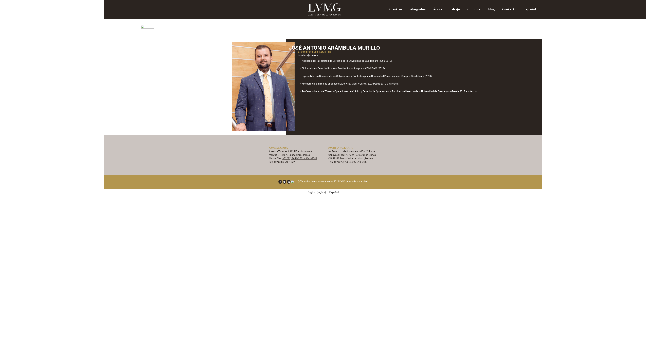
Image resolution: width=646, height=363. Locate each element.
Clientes (473, 9)
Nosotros (395, 9)
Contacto (509, 9)
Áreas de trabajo (446, 9)
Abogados (418, 9)
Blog (491, 9)
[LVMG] (324, 9)
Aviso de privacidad (357, 181)
